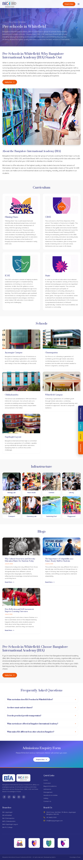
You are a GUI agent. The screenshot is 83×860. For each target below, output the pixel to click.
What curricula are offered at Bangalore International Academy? (41, 724)
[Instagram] (24, 797)
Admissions (47, 789)
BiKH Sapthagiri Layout (10, 824)
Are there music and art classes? (41, 708)
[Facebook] (4, 797)
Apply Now (8, 82)
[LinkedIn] (14, 797)
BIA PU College (7, 827)
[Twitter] (9, 797)
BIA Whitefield (7, 815)
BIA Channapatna (8, 818)
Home (4, 22)
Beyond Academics (50, 786)
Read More (8, 582)
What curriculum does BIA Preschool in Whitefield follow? (41, 699)
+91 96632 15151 (51, 817)
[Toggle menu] (79, 4)
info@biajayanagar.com (54, 821)
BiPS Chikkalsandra (8, 821)
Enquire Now (69, 4)
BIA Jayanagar (7, 812)
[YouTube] (19, 797)
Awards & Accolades (50, 795)
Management (48, 792)
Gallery (46, 798)
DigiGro (54, 857)
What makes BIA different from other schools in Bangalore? (41, 732)
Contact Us (47, 801)
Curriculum (47, 783)
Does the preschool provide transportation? (41, 716)
